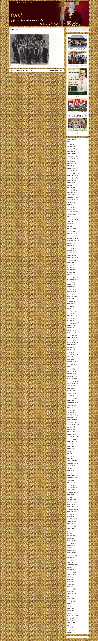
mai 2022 (69, 226)
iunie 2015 (70, 368)
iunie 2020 (70, 265)
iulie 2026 (70, 141)
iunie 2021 (70, 245)
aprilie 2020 (70, 269)
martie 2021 (70, 250)
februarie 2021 (71, 252)
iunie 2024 (70, 184)
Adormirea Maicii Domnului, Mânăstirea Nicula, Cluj (77, 132)
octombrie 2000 (71, 564)
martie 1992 (70, 591)
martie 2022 (70, 230)
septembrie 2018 (71, 301)
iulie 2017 (70, 325)
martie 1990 (70, 598)
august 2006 (70, 528)
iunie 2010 (70, 470)
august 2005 (70, 543)
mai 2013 (69, 410)
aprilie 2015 (70, 371)
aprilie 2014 (70, 392)
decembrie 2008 (71, 489)
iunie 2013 (70, 409)
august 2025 (70, 160)
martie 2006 (70, 536)
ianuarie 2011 (70, 458)
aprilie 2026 (70, 146)
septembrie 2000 (71, 565)
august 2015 (70, 364)
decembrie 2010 (71, 460)
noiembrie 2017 (71, 318)
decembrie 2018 (71, 296)
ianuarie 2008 (71, 502)
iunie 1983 (70, 617)
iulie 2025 (70, 161)
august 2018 (70, 303)
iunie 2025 (70, 163)
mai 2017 (69, 328)
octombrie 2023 (71, 197)
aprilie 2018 (70, 310)
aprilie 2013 (70, 412)
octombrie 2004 (71, 555)
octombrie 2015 (71, 361)
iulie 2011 (69, 448)
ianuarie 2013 (71, 417)
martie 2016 (70, 352)
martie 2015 (70, 373)
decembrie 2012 (71, 419)
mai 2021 (69, 247)
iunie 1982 (70, 618)
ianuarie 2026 (71, 151)
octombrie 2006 (71, 525)
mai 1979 (69, 625)
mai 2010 (69, 472)
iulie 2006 (70, 530)
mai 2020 (69, 267)
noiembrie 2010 (71, 461)
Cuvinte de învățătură (21, 2)
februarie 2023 (71, 211)
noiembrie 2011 (71, 441)
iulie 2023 (70, 202)
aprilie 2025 (70, 166)
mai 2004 (69, 557)
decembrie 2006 (71, 521)
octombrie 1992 (71, 589)
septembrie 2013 (71, 403)
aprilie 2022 (70, 228)
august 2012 (70, 426)
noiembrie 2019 (71, 277)
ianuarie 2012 (71, 438)
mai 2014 (69, 390)
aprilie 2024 (70, 187)
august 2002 (70, 562)
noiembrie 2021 (71, 236)
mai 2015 (69, 369)
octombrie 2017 (71, 320)
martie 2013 (70, 414)
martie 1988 (70, 605)
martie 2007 (70, 516)
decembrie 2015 (71, 357)
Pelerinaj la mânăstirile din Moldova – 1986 (21, 70)
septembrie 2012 (71, 424)
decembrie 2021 (71, 235)
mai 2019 (69, 288)
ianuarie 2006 (71, 538)
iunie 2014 (70, 388)
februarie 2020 (71, 272)
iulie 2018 (70, 305)
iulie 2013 (70, 407)
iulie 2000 (70, 567)
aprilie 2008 (70, 499)
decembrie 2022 (71, 214)
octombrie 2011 (71, 443)
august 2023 (70, 201)
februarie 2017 (71, 334)
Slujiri (15, 2)
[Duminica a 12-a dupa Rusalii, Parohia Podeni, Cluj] (77, 57)
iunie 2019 (70, 286)
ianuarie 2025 (71, 172)
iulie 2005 (70, 545)
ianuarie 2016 (71, 356)
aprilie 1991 (70, 594)
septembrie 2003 (71, 559)
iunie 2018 (70, 306)
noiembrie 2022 (71, 216)
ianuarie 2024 (71, 192)
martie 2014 (70, 393)
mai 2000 (69, 569)
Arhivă (40, 2)
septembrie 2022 (71, 219)
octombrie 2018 (71, 299)
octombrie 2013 (71, 402)
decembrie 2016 (71, 337)
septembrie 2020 (71, 260)
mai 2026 (69, 144)
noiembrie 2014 (71, 380)
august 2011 (70, 446)
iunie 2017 (70, 327)
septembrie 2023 (71, 199)
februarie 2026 (71, 149)
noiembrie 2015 (71, 359)
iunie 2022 (70, 224)
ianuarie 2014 (71, 397)
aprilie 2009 (70, 485)
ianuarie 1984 (71, 613)
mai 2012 (69, 431)
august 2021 (70, 241)
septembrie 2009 (71, 479)
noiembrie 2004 (71, 554)
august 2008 (70, 494)
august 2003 (70, 560)
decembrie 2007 (71, 504)
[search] (43, 2)
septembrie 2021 (71, 240)
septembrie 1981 (71, 620)
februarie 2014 (71, 395)
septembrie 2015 (71, 363)
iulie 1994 (70, 586)
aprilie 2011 (70, 453)
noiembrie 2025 (71, 155)
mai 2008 (69, 497)
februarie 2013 (71, 415)
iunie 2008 (70, 496)
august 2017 (70, 323)
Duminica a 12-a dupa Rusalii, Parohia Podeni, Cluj (77, 66)
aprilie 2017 (70, 330)
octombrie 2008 (71, 490)
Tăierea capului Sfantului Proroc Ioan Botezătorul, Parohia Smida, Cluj (77, 49)
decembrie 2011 (71, 439)
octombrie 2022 (71, 218)
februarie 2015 (71, 374)
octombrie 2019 (71, 279)
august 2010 (70, 467)
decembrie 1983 (71, 615)
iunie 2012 (70, 429)
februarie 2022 (71, 231)
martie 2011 (70, 455)
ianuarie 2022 (71, 233)
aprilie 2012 (70, 432)
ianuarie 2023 (71, 212)
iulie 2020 (70, 264)
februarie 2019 (71, 293)
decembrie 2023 (71, 194)
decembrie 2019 (71, 276)
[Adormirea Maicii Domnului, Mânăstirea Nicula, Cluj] (77, 124)
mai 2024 (69, 185)
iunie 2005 (70, 547)
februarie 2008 (71, 501)
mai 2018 (69, 308)
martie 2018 (70, 311)
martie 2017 (70, 332)
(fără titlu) (77, 96)
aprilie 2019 (70, 289)
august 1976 (70, 629)
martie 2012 (70, 434)
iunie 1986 (70, 608)
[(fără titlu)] (77, 82)
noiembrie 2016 (71, 339)
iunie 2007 (70, 513)
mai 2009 (69, 484)
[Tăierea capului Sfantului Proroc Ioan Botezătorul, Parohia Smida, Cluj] (77, 41)
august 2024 (70, 180)
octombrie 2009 (71, 477)
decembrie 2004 (71, 552)
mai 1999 (69, 576)
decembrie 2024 (71, 173)
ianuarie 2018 (71, 315)
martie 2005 (70, 550)
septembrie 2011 (71, 444)
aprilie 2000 (70, 571)
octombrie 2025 (71, 156)
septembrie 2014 (71, 383)
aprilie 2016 (70, 351)
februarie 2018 (71, 313)
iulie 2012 (70, 427)
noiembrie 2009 (71, 475)
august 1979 (70, 623)
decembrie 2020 (71, 255)
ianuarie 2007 (71, 519)
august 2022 (70, 221)
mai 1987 (69, 606)
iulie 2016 (70, 346)
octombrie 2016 (71, 340)
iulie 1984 (70, 612)
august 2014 (70, 385)
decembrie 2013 (71, 398)
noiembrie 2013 (71, 400)
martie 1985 (70, 610)
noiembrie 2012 (71, 421)
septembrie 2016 (71, 342)
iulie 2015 (70, 366)
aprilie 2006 (70, 535)
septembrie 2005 (71, 542)
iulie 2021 (70, 243)
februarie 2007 (71, 518)
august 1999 (70, 574)
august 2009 (70, 480)
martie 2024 (70, 189)
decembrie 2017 (71, 317)
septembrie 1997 (71, 581)
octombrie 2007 (71, 508)
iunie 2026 (70, 143)
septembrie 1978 (71, 627)
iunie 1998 (70, 577)
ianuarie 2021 (71, 253)
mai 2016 (69, 349)
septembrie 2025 (71, 158)
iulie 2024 (70, 182)
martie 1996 (70, 584)
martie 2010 (70, 473)
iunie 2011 (70, 450)
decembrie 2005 (71, 540)
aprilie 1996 (70, 583)
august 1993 (70, 588)
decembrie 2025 (71, 153)
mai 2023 (69, 206)
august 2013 (70, 405)
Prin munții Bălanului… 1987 (55, 70)
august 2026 (70, 139)
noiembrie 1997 (71, 579)
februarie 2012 (71, 436)
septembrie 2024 (71, 178)
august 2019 (70, 282)
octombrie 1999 (71, 572)
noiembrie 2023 (71, 195)
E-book (28, 2)
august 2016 (70, 344)
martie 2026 (70, 148)
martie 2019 (70, 291)
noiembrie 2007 (71, 506)
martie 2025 (70, 168)
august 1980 (70, 622)
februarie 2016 (71, 354)
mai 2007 (69, 514)
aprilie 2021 (70, 248)
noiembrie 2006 (71, 523)
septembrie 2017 (71, 322)
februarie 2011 (71, 456)
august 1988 (70, 601)
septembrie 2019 (71, 281)
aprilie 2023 (70, 207)
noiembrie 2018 (71, 298)
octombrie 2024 (71, 177)
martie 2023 (70, 209)
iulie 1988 (70, 603)
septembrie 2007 (71, 509)
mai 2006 (69, 533)
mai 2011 (69, 451)
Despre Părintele (34, 2)
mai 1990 (69, 596)
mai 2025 (69, 165)
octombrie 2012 (71, 422)
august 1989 (70, 600)
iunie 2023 (70, 204)
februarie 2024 (71, 190)
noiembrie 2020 (71, 257)
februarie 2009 (71, 487)
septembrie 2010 (71, 465)
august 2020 (70, 262)
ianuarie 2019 (71, 294)
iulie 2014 (70, 386)
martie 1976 (70, 630)
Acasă (11, 2)
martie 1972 (70, 632)
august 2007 (70, 511)
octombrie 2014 (71, 381)
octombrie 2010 (71, 463)
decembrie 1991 (71, 593)
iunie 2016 (70, 347)
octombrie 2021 (71, 238)
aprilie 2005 (70, 548)
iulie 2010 (70, 468)
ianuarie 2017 (71, 335)
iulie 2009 (70, 482)
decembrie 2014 (71, 378)
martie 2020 (70, 270)
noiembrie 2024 (71, 175)
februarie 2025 (71, 170)
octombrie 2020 (71, 259)
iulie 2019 (70, 284)
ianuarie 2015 (71, 376)
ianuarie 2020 (71, 274)
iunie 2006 (70, 531)
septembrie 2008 (71, 492)
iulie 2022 (70, 223)
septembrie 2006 (71, 526)
